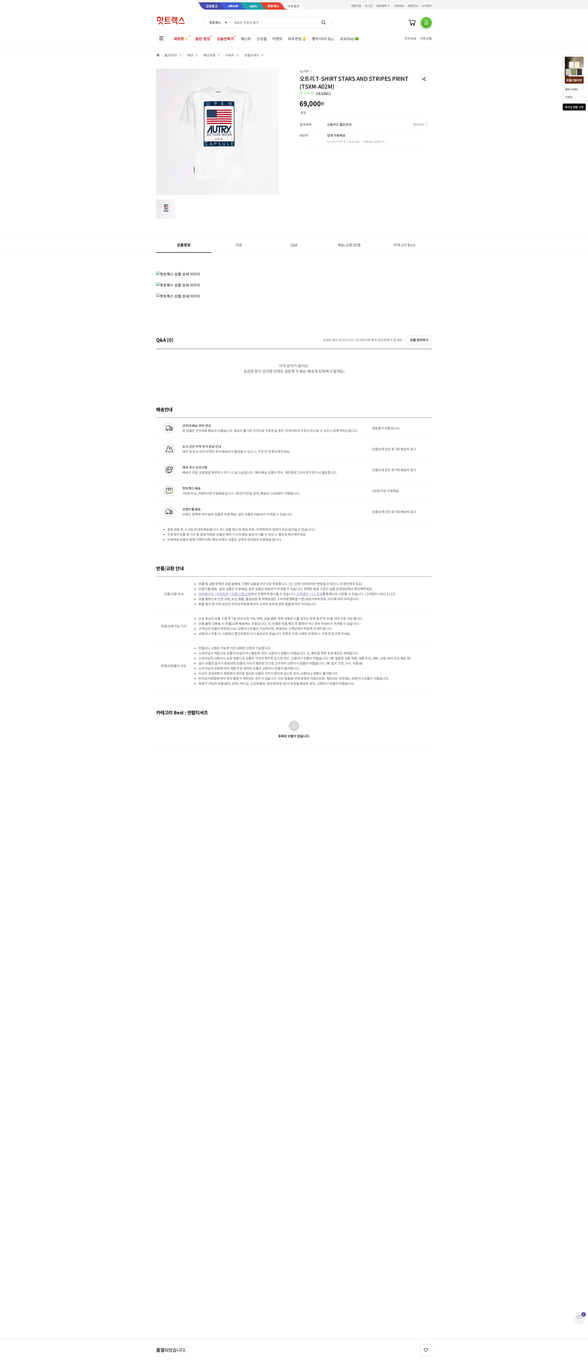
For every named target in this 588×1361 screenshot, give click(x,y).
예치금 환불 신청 (574, 107)
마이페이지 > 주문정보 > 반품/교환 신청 (224, 594)
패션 (190, 55)
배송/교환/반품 (349, 245)
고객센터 (427, 6)
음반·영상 (202, 38)
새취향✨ (181, 38)
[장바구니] (412, 22)
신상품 (262, 38)
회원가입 (356, 6)
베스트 (246, 38)
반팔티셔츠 (251, 55)
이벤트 (277, 38)
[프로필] (426, 22)
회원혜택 (381, 6)
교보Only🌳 (349, 38)
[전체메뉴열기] (161, 38)
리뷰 (238, 245)
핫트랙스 (215, 22)
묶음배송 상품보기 (374, 142)
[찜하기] (426, 1350)
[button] (423, 79)
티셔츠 (230, 55)
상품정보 (183, 245)
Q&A (294, 245)
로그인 (369, 6)
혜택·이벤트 (571, 89)
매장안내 (413, 6)
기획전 (568, 97)
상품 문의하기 (419, 340)
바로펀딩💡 (297, 38)
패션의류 (209, 55)
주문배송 (399, 6)
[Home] (158, 55)
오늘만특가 (225, 38)
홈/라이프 (170, 55)
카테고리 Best (404, 245)
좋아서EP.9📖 (323, 38)
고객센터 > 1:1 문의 (309, 594)
